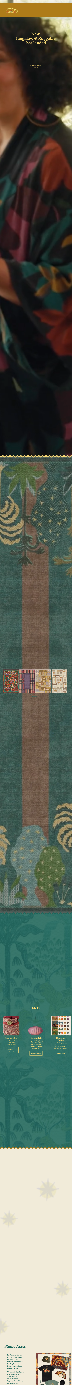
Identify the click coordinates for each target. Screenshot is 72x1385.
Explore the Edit (36, 1053)
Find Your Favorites (11, 1050)
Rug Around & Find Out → (36, 66)
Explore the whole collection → (36, 695)
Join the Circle (61, 1053)
